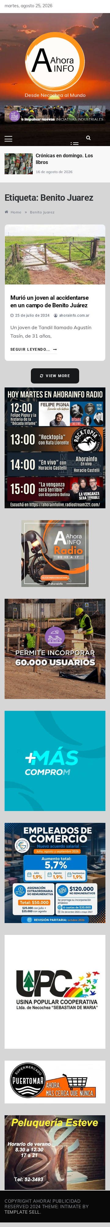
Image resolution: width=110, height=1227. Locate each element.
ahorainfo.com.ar (74, 315)
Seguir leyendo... (30, 349)
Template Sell (22, 1212)
